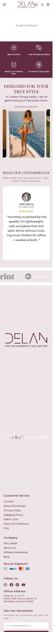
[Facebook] (11, 585)
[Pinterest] (17, 585)
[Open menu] (4, 4)
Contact (9, 501)
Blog (7, 556)
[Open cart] (48, 4)
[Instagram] (5, 585)
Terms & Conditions (16, 523)
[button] (26, 223)
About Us (10, 547)
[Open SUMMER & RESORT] (26, 133)
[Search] (36, 4)
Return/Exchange (15, 506)
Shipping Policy (13, 515)
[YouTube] (23, 585)
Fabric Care (11, 519)
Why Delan (10, 543)
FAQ (6, 528)
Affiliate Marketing (15, 552)
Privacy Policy (12, 510)
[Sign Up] (42, 4)
